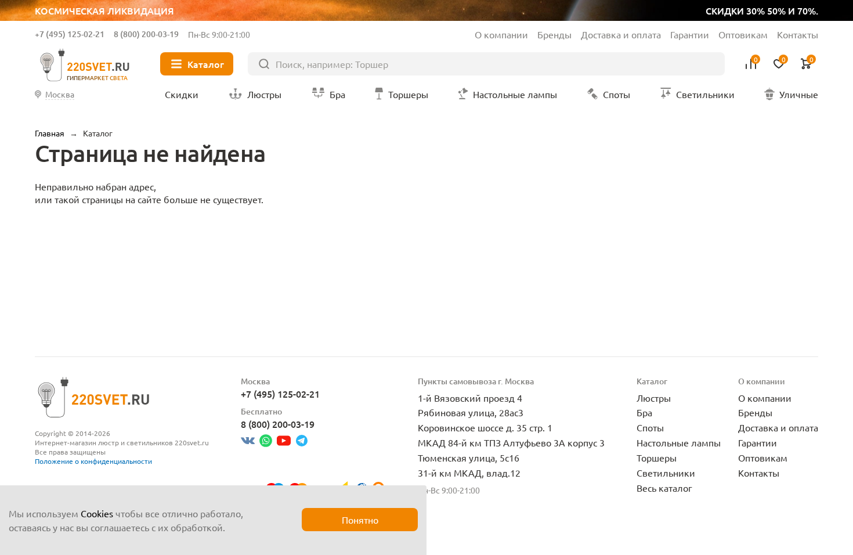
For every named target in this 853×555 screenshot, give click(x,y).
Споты (650, 427)
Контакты (797, 34)
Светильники (666, 472)
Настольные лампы (679, 442)
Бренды (554, 34)
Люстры (654, 397)
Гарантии (689, 34)
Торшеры (657, 457)
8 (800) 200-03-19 (146, 33)
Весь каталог (664, 487)
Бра (644, 412)
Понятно (360, 519)
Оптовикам (743, 34)
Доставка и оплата (621, 34)
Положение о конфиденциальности (93, 461)
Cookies (97, 513)
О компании (501, 34)
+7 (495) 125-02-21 (69, 33)
